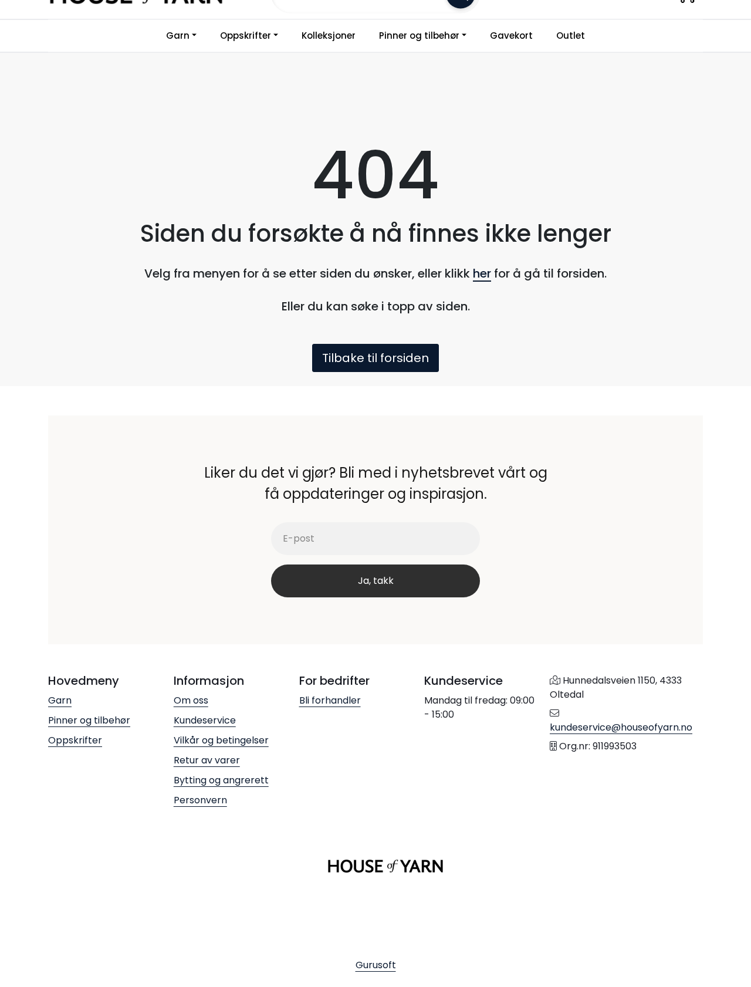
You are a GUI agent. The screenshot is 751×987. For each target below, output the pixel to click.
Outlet (570, 35)
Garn (178, 35)
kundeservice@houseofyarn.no (621, 727)
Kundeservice (205, 720)
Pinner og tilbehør (419, 35)
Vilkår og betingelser (221, 740)
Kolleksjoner (329, 35)
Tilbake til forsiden (375, 358)
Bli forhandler (330, 700)
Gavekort (511, 35)
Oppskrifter (245, 35)
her (482, 273)
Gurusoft (376, 965)
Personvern (200, 800)
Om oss (191, 700)
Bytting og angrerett (221, 780)
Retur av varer (207, 760)
